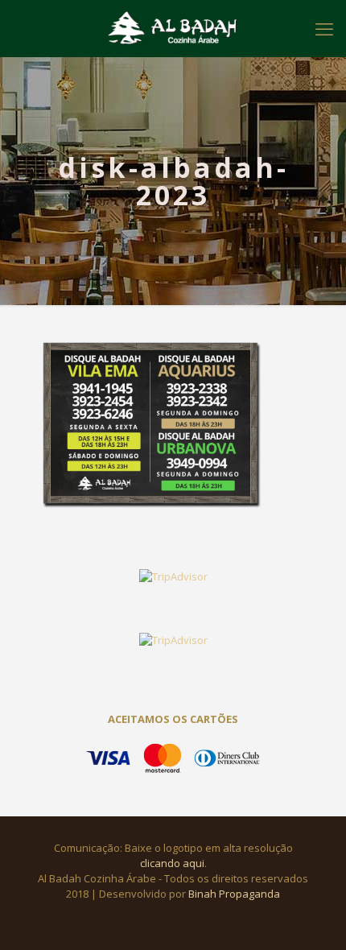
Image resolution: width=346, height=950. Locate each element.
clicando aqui (172, 863)
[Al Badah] (173, 28)
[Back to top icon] (313, 917)
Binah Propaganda (234, 893)
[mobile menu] (324, 28)
